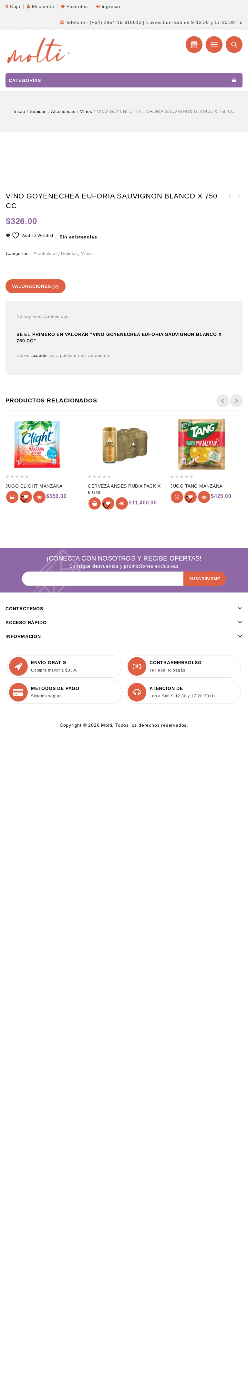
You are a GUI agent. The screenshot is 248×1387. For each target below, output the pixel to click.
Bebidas (38, 111)
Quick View (39, 497)
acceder (39, 355)
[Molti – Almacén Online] (37, 49)
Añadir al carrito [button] (12, 497)
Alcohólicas (63, 111)
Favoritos (77, 6)
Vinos (86, 111)
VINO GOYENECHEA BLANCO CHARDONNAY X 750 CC (238, 196)
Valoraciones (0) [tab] (35, 286)
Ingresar (111, 6)
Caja (15, 6)
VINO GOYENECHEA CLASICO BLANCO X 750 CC (229, 196)
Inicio (19, 111)
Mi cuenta (43, 6)
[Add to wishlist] (26, 497)
